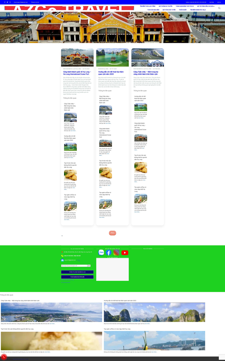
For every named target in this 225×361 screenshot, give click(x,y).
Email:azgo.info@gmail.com (21, 2)
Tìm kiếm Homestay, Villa (198, 10)
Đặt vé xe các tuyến (169, 10)
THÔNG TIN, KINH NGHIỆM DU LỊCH (77, 272)
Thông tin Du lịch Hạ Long (106, 14)
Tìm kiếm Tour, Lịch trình (147, 6)
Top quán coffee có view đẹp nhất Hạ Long (70, 197)
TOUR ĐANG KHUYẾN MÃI (77, 277)
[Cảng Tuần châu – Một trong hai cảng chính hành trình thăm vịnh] (70, 117)
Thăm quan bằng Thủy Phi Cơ (185, 6)
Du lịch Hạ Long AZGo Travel (20, 359)
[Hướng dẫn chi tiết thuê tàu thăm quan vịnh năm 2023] (70, 147)
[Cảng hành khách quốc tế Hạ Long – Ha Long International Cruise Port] (105, 143)
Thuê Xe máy (183, 10)
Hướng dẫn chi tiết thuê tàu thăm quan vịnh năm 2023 (70, 138)
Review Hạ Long (91, 14)
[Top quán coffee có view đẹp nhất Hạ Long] (70, 206)
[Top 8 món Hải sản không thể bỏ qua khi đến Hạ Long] (70, 175)
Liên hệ (219, 2)
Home (62, 14)
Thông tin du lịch (35, 2)
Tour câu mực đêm (153, 10)
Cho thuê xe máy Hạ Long (67, 279)
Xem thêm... (73, 130)
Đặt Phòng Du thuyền (165, 6)
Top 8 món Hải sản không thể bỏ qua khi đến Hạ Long (70, 165)
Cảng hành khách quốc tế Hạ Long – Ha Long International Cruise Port (105, 133)
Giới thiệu (211, 2)
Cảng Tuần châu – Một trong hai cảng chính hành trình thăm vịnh (69, 107)
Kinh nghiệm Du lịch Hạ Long (75, 14)
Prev (112, 232)
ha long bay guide (65, 282)
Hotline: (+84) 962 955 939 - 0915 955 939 (196, 2)
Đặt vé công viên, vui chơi (205, 6)
